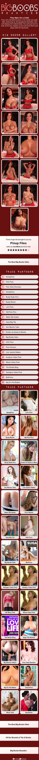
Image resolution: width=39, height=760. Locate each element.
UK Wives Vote (10, 612)
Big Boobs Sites (10, 562)
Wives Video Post (29, 612)
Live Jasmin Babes (29, 487)
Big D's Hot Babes (10, 687)
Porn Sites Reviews (28, 662)
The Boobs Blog (10, 637)
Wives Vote (10, 712)
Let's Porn (29, 412)
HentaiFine (10, 412)
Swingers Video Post (10, 587)
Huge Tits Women (29, 637)
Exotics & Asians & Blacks (29, 462)
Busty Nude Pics (10, 462)
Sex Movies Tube (10, 487)
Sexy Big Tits (10, 537)
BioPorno (29, 562)
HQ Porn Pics (28, 437)
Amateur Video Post (29, 587)
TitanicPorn (29, 687)
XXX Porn (29, 537)
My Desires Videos (10, 662)
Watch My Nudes (10, 512)
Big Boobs (28, 712)
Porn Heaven (29, 512)
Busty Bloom (10, 437)
